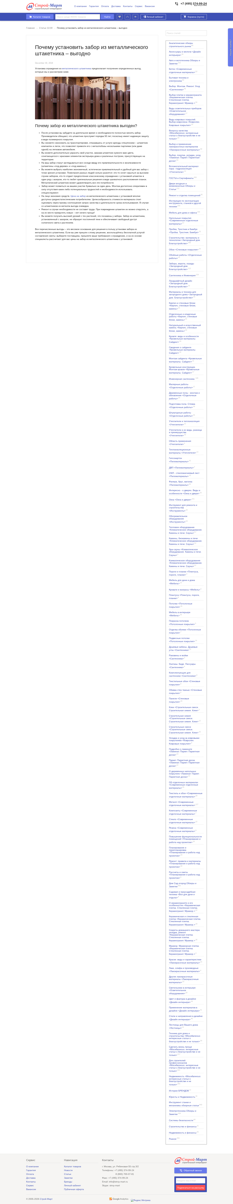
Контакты (128, 6)
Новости (68, 1170)
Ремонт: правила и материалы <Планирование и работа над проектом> (185, 864)
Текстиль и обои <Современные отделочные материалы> (185, 795)
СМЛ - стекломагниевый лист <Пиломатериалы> (184, 474)
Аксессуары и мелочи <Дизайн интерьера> (185, 53)
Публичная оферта (74, 1189)
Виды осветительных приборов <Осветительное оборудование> (185, 111)
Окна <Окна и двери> (181, 499)
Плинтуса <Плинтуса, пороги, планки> (184, 596)
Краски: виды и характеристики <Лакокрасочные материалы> (185, 961)
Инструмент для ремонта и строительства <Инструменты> (183, 508)
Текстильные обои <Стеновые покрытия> (184, 683)
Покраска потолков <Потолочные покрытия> (182, 622)
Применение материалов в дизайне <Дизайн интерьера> (185, 1009)
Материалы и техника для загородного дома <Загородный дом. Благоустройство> (185, 295)
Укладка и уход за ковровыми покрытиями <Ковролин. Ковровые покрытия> (184, 741)
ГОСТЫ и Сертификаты (183, 177)
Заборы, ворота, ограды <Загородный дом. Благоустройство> (181, 266)
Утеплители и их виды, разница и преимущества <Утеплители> (185, 433)
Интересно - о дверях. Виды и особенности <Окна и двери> (185, 492)
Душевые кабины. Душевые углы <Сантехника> (183, 648)
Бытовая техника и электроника (178, 79)
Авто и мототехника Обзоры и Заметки (184, 62)
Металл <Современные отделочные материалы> (183, 803)
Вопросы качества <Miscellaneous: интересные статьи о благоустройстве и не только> (184, 134)
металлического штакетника (76, 68)
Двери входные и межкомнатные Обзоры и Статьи (182, 186)
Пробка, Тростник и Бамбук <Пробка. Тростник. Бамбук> (185, 231)
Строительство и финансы (184, 1126)
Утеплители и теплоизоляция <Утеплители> (184, 423)
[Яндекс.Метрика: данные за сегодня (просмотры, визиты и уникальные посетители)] (140, 1200)
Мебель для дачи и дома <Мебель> (182, 582)
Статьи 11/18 (45, 28)
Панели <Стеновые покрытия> (179, 700)
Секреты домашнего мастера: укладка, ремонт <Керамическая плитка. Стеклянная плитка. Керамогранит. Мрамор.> (184, 935)
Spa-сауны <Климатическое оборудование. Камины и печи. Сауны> (185, 552)
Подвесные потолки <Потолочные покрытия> (183, 640)
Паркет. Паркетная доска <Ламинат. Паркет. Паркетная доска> (184, 763)
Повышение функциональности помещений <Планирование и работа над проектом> (185, 839)
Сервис (138, 6)
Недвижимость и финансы (184, 1132)
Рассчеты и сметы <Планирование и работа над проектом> (184, 875)
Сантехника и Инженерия (184, 275)
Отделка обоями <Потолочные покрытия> (185, 631)
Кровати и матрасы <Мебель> (185, 589)
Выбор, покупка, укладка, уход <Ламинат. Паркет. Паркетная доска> (185, 158)
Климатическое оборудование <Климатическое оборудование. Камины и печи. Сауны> (185, 563)
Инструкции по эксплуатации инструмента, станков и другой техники (185, 204)
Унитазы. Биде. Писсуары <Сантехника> (182, 665)
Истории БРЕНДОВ (180, 1090)
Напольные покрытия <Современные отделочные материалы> (183, 221)
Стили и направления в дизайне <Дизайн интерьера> (186, 1018)
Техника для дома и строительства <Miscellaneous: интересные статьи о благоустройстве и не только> (185, 1037)
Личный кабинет (154, 17)
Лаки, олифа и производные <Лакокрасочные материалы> (185, 969)
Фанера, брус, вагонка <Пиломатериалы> (180, 483)
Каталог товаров (72, 1166)
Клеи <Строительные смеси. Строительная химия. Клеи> (184, 709)
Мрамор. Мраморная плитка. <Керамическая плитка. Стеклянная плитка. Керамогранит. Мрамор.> (184, 950)
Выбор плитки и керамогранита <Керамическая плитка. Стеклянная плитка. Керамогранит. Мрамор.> (185, 99)
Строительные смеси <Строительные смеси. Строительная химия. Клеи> (185, 730)
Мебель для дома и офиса (184, 212)
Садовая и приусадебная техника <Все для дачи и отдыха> (182, 895)
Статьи (67, 1174)
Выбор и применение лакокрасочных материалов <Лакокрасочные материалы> (185, 147)
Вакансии (150, 6)
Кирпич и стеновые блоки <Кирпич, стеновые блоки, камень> (182, 306)
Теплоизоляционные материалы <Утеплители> (183, 451)
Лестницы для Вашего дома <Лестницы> (183, 1026)
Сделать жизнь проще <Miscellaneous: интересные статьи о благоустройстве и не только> (184, 1051)
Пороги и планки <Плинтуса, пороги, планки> (184, 573)
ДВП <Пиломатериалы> (182, 467)
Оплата (105, 6)
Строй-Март (46, 1199)
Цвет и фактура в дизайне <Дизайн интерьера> (182, 1000)
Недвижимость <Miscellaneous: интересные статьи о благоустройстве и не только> (185, 1080)
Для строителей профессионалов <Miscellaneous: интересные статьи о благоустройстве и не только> (184, 1065)
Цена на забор (78, 196)
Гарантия (94, 6)
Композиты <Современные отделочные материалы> (183, 812)
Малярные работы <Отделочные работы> (182, 386)
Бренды (68, 1181)
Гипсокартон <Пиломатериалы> (180, 460)
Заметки (68, 1178)
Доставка (116, 6)
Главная (30, 28)
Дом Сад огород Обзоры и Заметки (182, 885)
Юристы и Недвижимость (183, 1096)
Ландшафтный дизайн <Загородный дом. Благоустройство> (180, 284)
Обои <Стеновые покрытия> (185, 249)
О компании (80, 6)
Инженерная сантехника (183, 378)
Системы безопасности (182, 1120)
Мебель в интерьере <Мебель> (179, 614)
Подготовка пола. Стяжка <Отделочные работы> (182, 405)
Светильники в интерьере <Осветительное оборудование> (182, 990)
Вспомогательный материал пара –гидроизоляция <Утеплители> (183, 169)
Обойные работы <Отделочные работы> (185, 256)
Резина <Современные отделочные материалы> (182, 829)
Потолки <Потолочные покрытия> (180, 605)
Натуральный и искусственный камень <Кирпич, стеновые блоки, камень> (185, 328)
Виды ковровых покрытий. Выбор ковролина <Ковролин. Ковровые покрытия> (184, 122)
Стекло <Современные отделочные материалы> (183, 821)
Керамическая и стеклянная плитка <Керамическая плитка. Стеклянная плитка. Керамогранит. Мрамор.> (185, 920)
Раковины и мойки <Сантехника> (178, 657)
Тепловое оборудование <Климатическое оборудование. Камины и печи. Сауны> (185, 530)
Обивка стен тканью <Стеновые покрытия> (185, 691)
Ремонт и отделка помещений (186, 195)
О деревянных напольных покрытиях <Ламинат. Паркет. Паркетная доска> (184, 774)
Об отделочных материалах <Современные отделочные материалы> (183, 785)
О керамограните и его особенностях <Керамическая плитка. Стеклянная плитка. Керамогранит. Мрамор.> (184, 907)
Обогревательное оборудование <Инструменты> (178, 519)
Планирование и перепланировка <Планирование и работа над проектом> (184, 851)
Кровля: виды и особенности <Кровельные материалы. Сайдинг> (184, 339)
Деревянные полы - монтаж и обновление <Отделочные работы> (184, 396)
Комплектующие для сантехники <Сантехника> (183, 674)
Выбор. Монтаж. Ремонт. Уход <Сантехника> (184, 88)
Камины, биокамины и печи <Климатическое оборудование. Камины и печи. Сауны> (185, 541)
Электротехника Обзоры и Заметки (182, 1112)
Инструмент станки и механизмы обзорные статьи (185, 1104)
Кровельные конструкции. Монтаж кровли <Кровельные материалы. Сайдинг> (184, 370)
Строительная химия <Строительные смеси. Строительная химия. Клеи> (185, 719)
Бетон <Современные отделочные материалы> (183, 70)
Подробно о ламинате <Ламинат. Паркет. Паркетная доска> (184, 752)
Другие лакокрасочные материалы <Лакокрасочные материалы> (184, 979)
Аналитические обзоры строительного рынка (181, 45)
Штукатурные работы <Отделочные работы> (182, 414)
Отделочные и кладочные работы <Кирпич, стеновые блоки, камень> (183, 317)
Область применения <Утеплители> (180, 442)
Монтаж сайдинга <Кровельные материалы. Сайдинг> (185, 360)
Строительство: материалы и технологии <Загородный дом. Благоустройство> (185, 240)
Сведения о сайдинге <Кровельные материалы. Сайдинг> (182, 350)
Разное (174, 1138)
